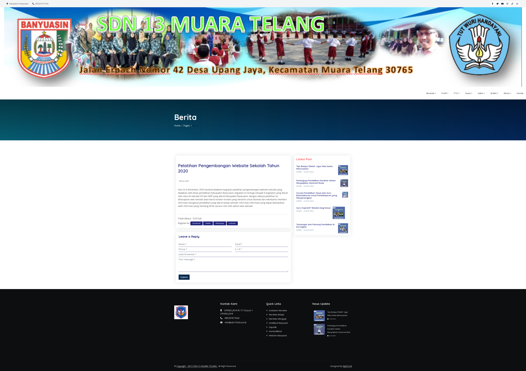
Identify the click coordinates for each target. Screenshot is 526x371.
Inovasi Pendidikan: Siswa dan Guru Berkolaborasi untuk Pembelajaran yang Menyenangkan (316, 195)
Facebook (196, 223)
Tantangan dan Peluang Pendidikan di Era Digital (315, 225)
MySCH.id (347, 366)
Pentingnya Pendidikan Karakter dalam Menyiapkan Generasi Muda (316, 181)
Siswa (468, 93)
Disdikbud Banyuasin (278, 322)
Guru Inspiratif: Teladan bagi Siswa (313, 208)
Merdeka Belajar (276, 314)
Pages (186, 125)
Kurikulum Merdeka (278, 310)
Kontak (520, 93)
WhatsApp (219, 223)
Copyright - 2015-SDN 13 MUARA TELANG (197, 366)
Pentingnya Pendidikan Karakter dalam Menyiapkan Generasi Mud (338, 328)
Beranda (430, 93)
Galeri (480, 93)
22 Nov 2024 (309, 172)
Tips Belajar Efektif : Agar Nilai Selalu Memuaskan (314, 167)
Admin (299, 172)
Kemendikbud (275, 331)
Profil (444, 93)
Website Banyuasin (278, 335)
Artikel (493, 93)
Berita (506, 93)
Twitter (208, 223)
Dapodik (273, 327)
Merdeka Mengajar (278, 318)
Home (177, 125)
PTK (456, 93)
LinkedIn (232, 223)
